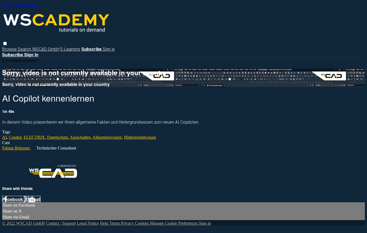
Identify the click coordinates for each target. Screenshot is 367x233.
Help (104, 223)
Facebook (13, 199)
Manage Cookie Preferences (174, 223)
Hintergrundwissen (140, 137)
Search (25, 49)
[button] (5, 43)
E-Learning (70, 49)
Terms (115, 223)
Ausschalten (80, 137)
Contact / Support (61, 223)
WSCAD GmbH (45, 49)
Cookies (142, 223)
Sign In (31, 54)
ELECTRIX (34, 137)
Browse (10, 49)
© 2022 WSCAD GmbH (23, 223)
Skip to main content (19, 4)
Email (34, 199)
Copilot (15, 137)
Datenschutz (57, 137)
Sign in (109, 49)
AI (4, 137)
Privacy (128, 223)
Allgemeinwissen (107, 137)
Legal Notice (88, 223)
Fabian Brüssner (16, 148)
